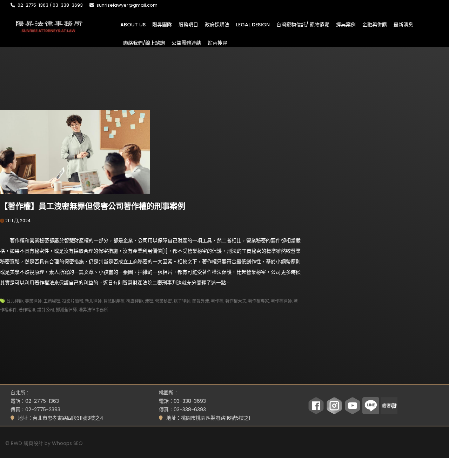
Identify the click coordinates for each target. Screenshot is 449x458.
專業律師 (33, 301)
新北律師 (93, 301)
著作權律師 (281, 301)
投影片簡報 (72, 301)
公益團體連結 (186, 42)
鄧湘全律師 (66, 310)
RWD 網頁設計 (27, 443)
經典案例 (346, 24)
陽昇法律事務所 (93, 310)
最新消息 (403, 24)
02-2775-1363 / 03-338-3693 (50, 5)
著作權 (217, 301)
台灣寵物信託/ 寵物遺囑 (302, 24)
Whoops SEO (67, 443)
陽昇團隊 (162, 24)
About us (133, 24)
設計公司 (45, 310)
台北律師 (14, 301)
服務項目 (188, 24)
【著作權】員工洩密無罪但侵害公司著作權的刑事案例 (92, 206)
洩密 (149, 301)
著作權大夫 (235, 301)
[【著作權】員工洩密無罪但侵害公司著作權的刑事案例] (75, 151)
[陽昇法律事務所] (49, 26)
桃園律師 (134, 301)
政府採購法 (217, 24)
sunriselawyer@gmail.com (127, 5)
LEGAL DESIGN (253, 24)
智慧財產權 (114, 301)
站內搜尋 (217, 42)
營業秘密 (163, 301)
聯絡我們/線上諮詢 (144, 42)
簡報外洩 (200, 301)
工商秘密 (51, 301)
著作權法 (27, 310)
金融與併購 (374, 24)
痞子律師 (182, 301)
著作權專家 (258, 301)
